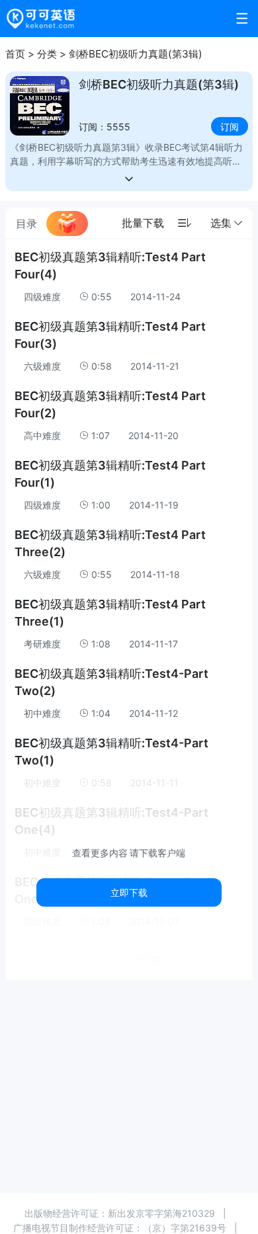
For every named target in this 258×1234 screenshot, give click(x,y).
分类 (47, 54)
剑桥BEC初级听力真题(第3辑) (135, 54)
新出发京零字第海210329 (161, 1213)
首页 (15, 54)
